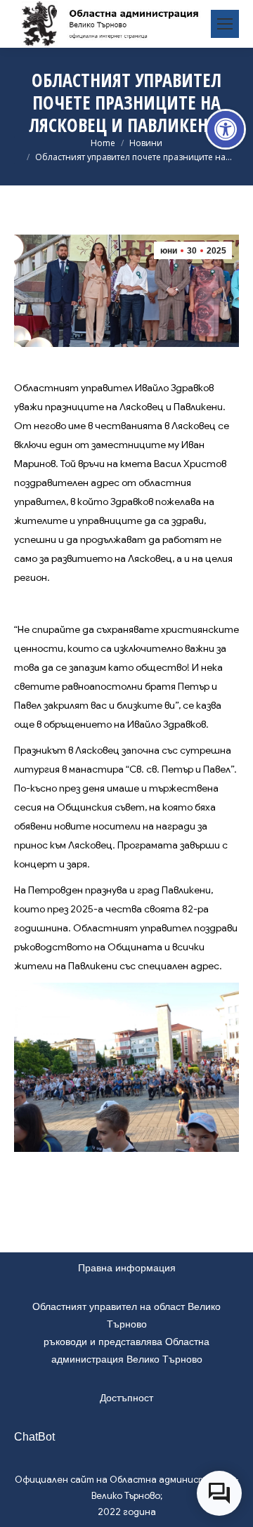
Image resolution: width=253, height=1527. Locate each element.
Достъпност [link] (126, 1397)
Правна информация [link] (127, 1267)
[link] (225, 129)
